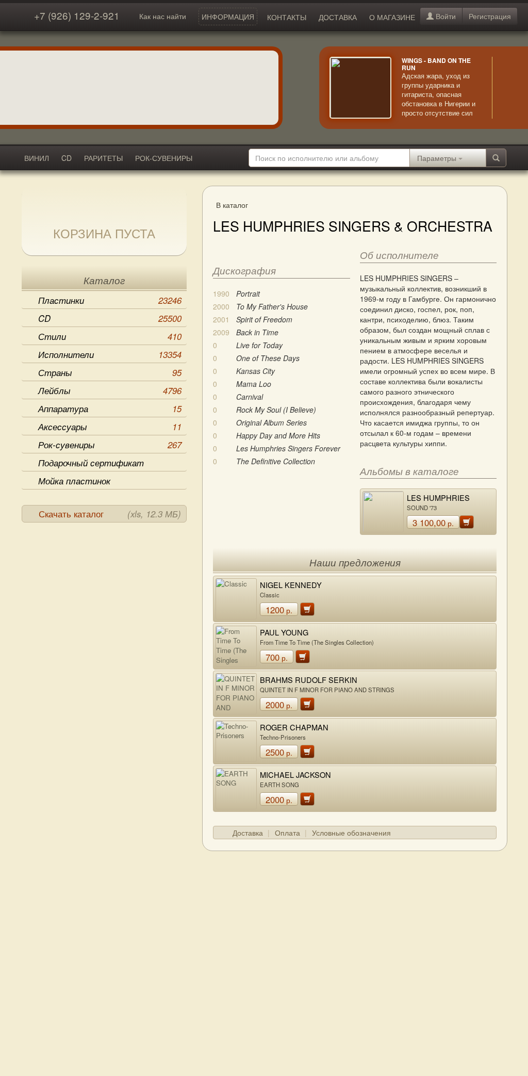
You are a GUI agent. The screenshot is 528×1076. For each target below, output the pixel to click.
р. (433, 522)
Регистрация (490, 16)
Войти (445, 16)
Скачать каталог (110, 514)
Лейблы (110, 390)
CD (66, 158)
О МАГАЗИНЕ (392, 17)
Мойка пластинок (74, 481)
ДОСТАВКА (338, 17)
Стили (110, 336)
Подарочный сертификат (91, 463)
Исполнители (110, 354)
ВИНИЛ (36, 158)
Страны (110, 372)
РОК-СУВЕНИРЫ (163, 158)
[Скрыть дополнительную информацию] (507, 88)
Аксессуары (110, 426)
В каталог (232, 205)
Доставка (248, 832)
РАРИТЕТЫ (103, 158)
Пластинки (110, 300)
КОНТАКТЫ (286, 17)
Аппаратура (110, 408)
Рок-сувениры (110, 444)
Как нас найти (162, 16)
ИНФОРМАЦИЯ (228, 16)
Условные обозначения (351, 832)
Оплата (287, 832)
